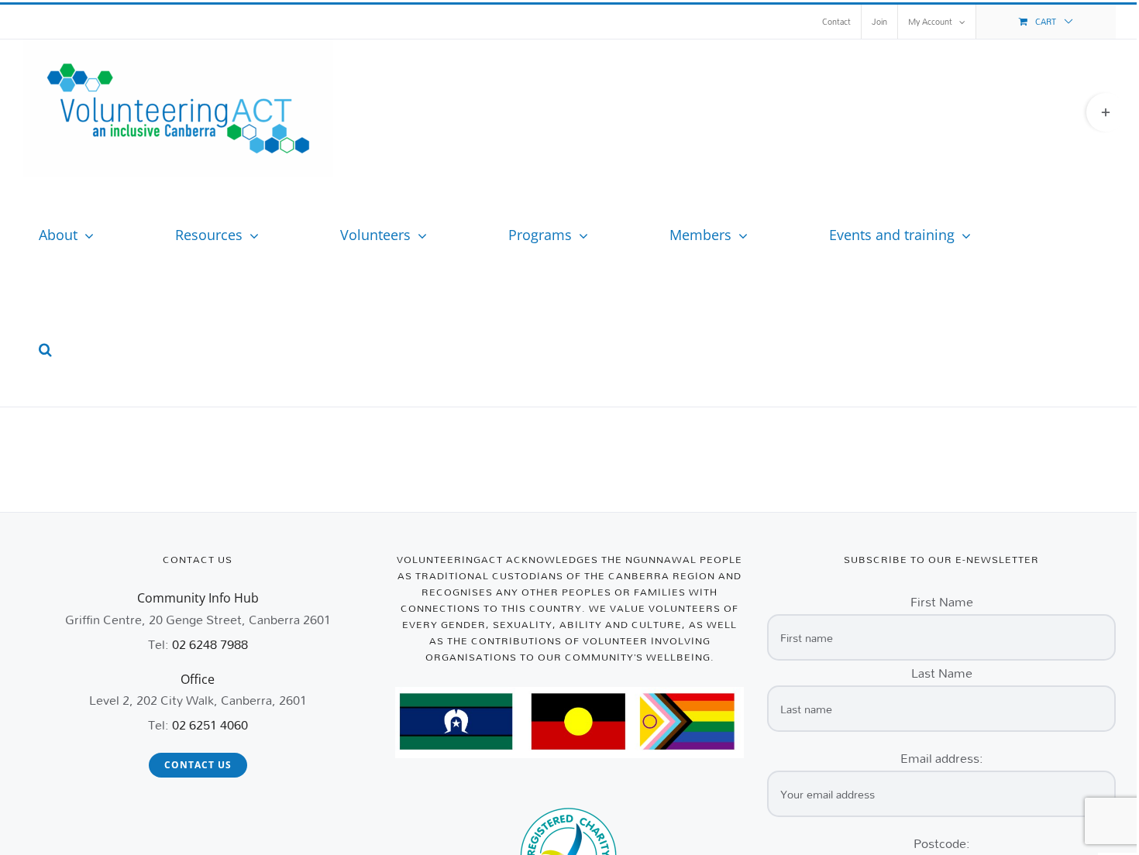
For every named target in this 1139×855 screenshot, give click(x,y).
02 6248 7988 (210, 644)
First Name (941, 601)
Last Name (941, 672)
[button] (45, 349)
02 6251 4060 (210, 724)
